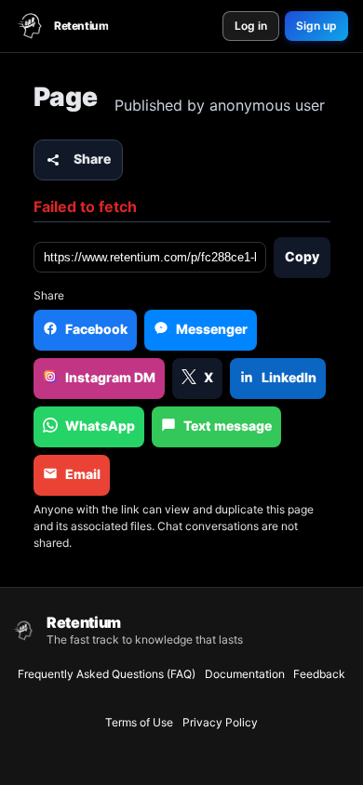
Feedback (319, 674)
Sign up (316, 26)
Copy (302, 256)
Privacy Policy (220, 722)
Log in (251, 26)
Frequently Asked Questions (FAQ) (106, 674)
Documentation (245, 674)
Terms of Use (139, 722)
